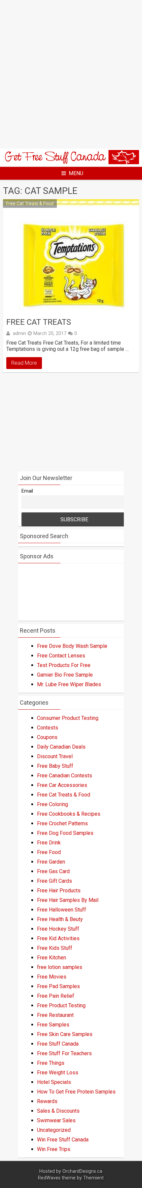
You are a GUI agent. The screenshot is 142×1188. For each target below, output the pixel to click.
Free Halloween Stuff (61, 910)
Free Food (49, 852)
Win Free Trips (53, 1149)
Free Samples (53, 1024)
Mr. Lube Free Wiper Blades (69, 684)
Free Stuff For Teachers (64, 1053)
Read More (24, 363)
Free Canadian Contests (64, 775)
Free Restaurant (55, 1015)
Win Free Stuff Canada (63, 1139)
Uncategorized (54, 1130)
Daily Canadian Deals (61, 747)
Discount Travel (55, 756)
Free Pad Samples (58, 986)
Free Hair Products (59, 890)
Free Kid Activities (58, 938)
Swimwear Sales (56, 1120)
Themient (93, 1178)
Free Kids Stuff (54, 948)
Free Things (50, 1063)
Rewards (47, 1101)
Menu (76, 173)
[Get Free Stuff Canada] (71, 162)
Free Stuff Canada (58, 1044)
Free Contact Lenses (61, 655)
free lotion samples (59, 967)
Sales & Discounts (58, 1111)
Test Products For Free (63, 665)
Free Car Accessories (62, 785)
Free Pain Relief (55, 996)
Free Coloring (52, 804)
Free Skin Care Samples (64, 1034)
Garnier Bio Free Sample (65, 675)
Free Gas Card (53, 871)
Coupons (47, 737)
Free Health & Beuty (60, 919)
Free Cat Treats (38, 322)
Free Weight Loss (57, 1072)
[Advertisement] (71, 74)
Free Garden (51, 862)
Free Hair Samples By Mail (67, 900)
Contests (47, 727)
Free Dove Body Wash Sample (72, 646)
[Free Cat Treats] (71, 256)
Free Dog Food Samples (65, 833)
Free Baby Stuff (55, 766)
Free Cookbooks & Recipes (68, 814)
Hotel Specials (54, 1082)
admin (19, 333)
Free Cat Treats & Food (29, 203)
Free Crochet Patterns (62, 823)
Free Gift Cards (54, 881)
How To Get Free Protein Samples (76, 1092)
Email (27, 491)
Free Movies (51, 977)
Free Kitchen (51, 957)
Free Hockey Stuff (58, 929)
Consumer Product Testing (67, 718)
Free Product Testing (61, 1005)
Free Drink (49, 842)
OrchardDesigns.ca (82, 1171)
